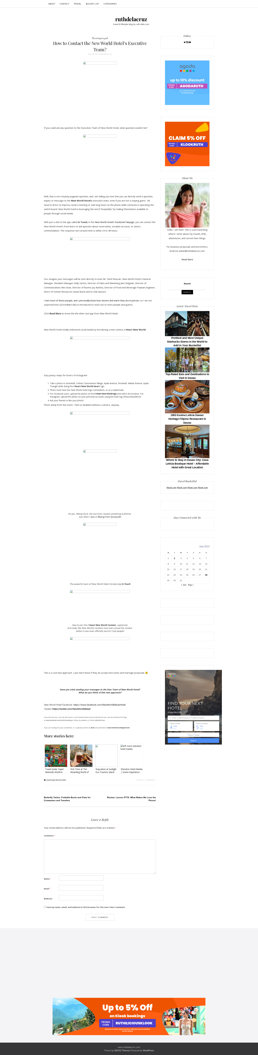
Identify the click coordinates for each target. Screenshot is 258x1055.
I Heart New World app (105, 393)
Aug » (191, 585)
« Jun (183, 585)
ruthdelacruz (131, 19)
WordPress (148, 1050)
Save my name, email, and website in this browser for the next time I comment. (86, 907)
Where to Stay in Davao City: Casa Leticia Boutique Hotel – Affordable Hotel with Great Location (187, 463)
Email (47, 888)
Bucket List (92, 4)
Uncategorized (100, 38)
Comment (49, 835)
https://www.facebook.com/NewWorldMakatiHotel (99, 704)
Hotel (48, 780)
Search (187, 283)
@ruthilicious (100, 720)
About (51, 4)
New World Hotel (58, 780)
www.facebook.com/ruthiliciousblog (59, 720)
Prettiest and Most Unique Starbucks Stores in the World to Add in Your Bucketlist (187, 341)
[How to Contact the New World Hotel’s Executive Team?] (100, 91)
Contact (64, 4)
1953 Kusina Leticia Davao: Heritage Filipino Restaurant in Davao (187, 419)
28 (206, 575)
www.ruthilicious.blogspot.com (118, 728)
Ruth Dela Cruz (105, 54)
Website (48, 898)
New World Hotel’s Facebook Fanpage (114, 222)
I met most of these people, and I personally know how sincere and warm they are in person (91, 300)
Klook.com (171, 487)
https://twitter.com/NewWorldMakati (71, 708)
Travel (78, 4)
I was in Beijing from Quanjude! (105, 516)
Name (47, 878)
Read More (187, 259)
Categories (110, 4)
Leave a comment (146, 780)
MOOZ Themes (122, 1050)
